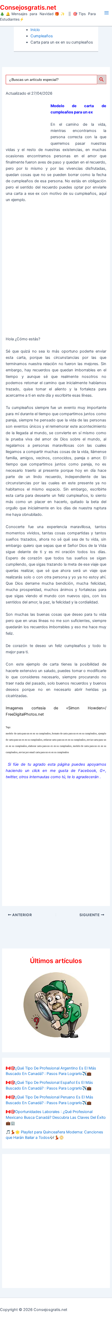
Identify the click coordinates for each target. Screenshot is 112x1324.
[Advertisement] (56, 271)
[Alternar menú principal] (106, 12)
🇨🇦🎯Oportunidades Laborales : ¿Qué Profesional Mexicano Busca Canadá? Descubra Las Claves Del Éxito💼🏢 (56, 1117)
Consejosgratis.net (28, 7)
